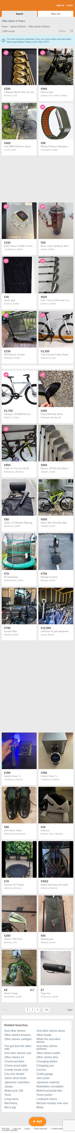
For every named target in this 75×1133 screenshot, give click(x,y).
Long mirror (11, 1098)
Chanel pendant (14, 1061)
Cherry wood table (15, 1065)
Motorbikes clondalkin (49, 1086)
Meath (51, 635)
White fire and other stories (48, 1040)
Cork (15, 95)
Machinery (10, 1103)
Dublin (55, 150)
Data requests (40, 1128)
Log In (70, 5)
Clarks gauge (44, 1073)
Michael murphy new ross (52, 1103)
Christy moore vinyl (16, 1069)
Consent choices (10, 1130)
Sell (39, 1121)
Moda (39, 1107)
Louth (13, 150)
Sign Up (60, 5)
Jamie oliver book (15, 1078)
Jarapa (8, 1086)
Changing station (47, 1061)
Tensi (7, 1094)
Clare (53, 358)
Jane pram (43, 1078)
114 (46, 1009)
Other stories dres (47, 1057)
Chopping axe (45, 1065)
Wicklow (19, 472)
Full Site (5, 1128)
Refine (62, 31)
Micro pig (10, 1107)
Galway (63, 95)
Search (19, 14)
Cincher (41, 1069)
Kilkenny (17, 888)
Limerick (18, 779)
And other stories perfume (46, 1047)
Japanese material (47, 1082)
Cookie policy (57, 1128)
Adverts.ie (15, 5)
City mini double (14, 1073)
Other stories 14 (14, 1057)
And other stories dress (50, 1030)
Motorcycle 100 (13, 1090)
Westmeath (55, 417)
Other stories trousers (17, 1034)
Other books (43, 1034)
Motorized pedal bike (49, 1090)
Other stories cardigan (18, 1039)
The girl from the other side (17, 1047)
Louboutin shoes (46, 1098)
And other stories (14, 1030)
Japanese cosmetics (17, 1082)
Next (70, 1010)
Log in (27, 1128)
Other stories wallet (48, 1053)
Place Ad (55, 14)
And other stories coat (17, 1053)
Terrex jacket (44, 1094)
